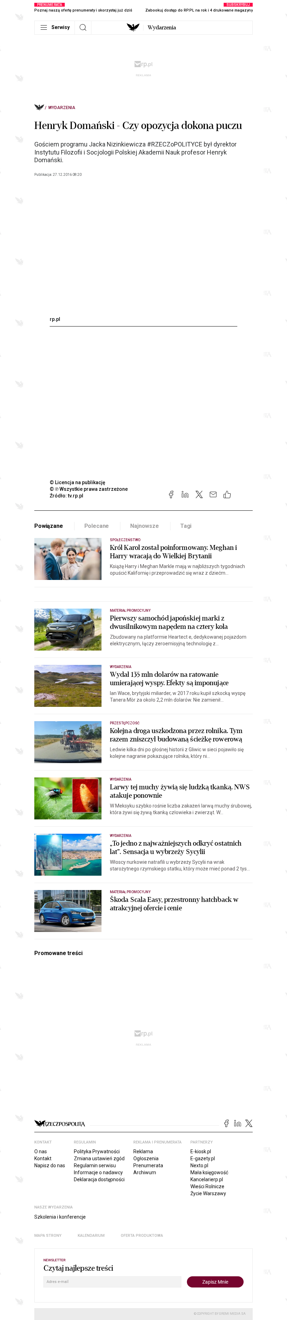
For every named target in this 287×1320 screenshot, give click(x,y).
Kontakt (42, 1158)
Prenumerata (148, 1165)
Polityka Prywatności (97, 1151)
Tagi (185, 526)
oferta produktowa (142, 1235)
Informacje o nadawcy (98, 1172)
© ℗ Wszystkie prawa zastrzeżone (89, 489)
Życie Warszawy (208, 1193)
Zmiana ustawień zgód (99, 1158)
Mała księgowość (209, 1172)
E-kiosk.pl (200, 1151)
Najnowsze (144, 526)
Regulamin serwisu (95, 1165)
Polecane (96, 526)
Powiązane (48, 526)
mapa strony (48, 1235)
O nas (40, 1151)
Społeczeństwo (125, 540)
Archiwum (144, 1172)
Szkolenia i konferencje (60, 1217)
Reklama (143, 1151)
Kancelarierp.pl (206, 1179)
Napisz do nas (49, 1165)
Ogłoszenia (146, 1158)
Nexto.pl (199, 1165)
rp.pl (55, 319)
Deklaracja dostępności (99, 1179)
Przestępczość (125, 723)
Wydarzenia (162, 27)
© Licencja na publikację (78, 482)
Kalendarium (91, 1235)
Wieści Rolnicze (207, 1186)
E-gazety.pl (202, 1158)
